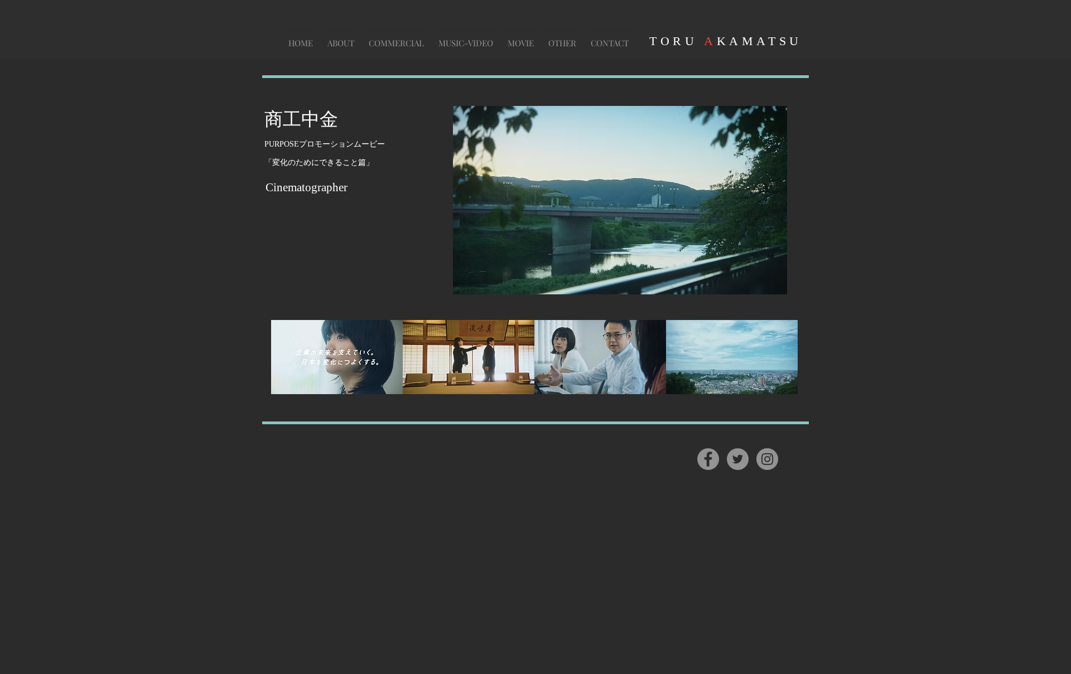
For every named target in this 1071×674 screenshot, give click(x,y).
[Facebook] (708, 459)
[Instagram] (767, 459)
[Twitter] (738, 459)
